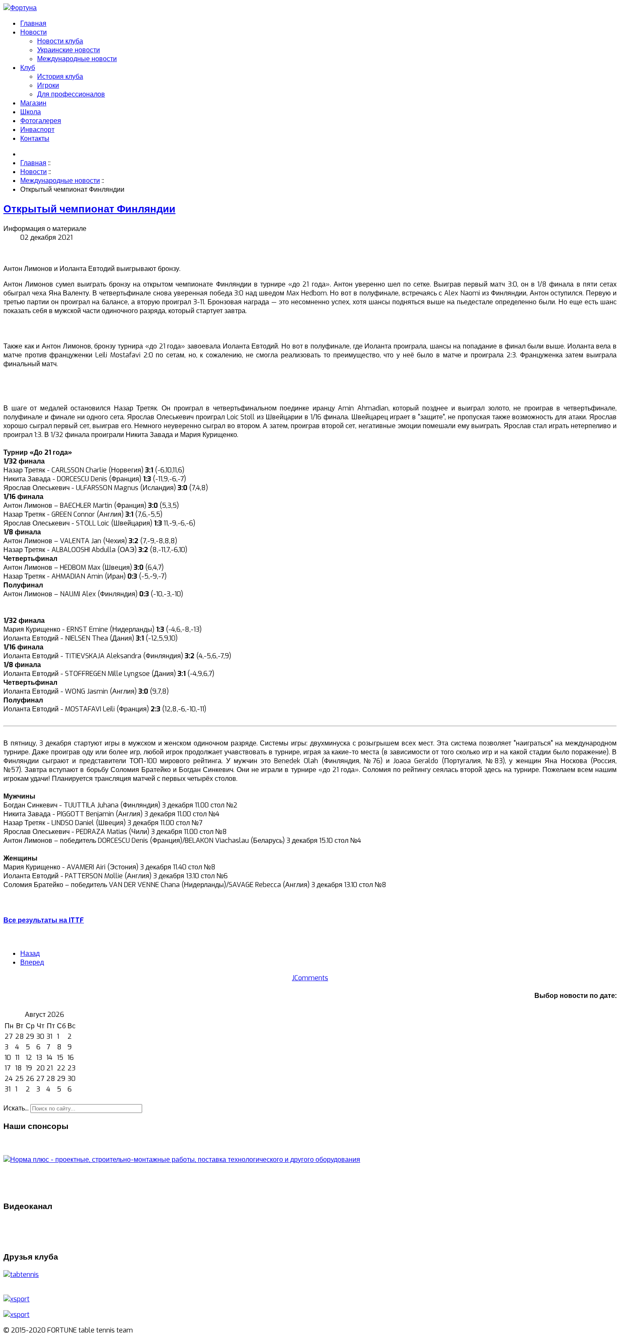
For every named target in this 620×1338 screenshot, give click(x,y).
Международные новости (77, 58)
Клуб (27, 67)
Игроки (48, 85)
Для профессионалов (71, 94)
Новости (33, 32)
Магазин (33, 103)
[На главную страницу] (20, 7)
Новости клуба (60, 41)
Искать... (16, 1108)
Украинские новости (68, 50)
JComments (310, 977)
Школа (30, 111)
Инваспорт (37, 129)
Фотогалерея (40, 120)
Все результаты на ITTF (43, 920)
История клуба (60, 76)
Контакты (34, 138)
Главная (33, 23)
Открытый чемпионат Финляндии (89, 209)
